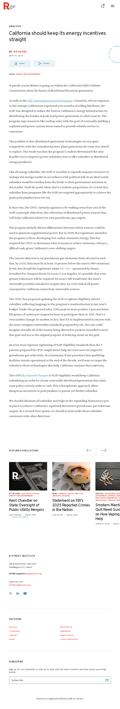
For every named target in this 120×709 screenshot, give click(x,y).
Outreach (13, 635)
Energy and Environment (28, 74)
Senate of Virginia (20, 517)
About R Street (66, 627)
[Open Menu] (112, 6)
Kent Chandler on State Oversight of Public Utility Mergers (26, 505)
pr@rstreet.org (34, 573)
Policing (66, 496)
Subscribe (107, 680)
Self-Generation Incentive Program (49, 100)
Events (12, 639)
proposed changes (36, 375)
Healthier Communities (106, 498)
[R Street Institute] (9, 6)
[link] (10, 593)
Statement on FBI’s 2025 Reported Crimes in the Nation (71, 505)
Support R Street (67, 635)
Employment (65, 631)
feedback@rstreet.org (20, 585)
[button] (44, 63)
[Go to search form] (103, 6)
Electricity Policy (30, 494)
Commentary (14, 631)
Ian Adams (20, 52)
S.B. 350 (65, 268)
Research (13, 627)
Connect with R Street (69, 639)
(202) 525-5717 (16, 581)
